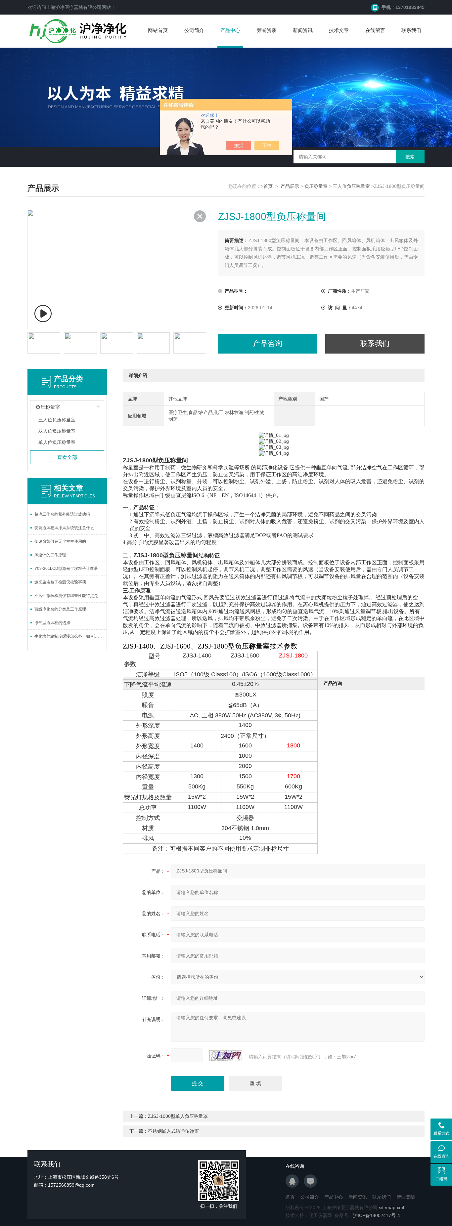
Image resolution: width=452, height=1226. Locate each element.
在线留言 (375, 30)
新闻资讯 (303, 30)
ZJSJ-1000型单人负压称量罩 (178, 1116)
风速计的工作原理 (50, 555)
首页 (290, 1197)
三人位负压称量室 (351, 186)
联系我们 (411, 30)
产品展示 (290, 186)
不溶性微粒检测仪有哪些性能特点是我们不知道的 (70, 595)
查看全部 (67, 457)
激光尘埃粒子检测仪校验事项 (60, 582)
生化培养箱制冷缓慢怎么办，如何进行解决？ (70, 636)
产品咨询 (267, 343)
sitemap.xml (391, 1207)
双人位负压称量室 (56, 431)
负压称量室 (316, 186)
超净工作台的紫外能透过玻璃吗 (62, 514)
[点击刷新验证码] (225, 1055)
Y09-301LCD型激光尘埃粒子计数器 (66, 568)
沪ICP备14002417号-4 (376, 1215)
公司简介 (194, 30)
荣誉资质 (267, 30)
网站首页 (158, 30)
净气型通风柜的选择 (52, 622)
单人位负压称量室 (56, 442)
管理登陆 (405, 1197)
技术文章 (339, 30)
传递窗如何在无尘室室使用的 (60, 541)
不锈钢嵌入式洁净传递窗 (173, 1131)
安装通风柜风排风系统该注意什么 (64, 528)
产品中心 (230, 30)
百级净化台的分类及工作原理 (60, 609)
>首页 (267, 186)
